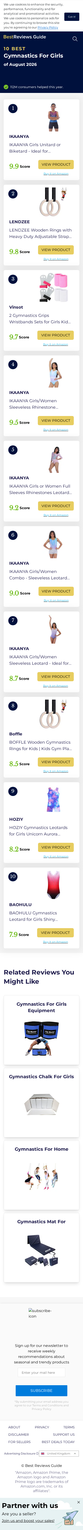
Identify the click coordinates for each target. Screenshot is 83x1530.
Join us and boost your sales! (28, 1521)
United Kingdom (58, 1453)
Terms (69, 1427)
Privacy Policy (48, 27)
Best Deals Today (58, 1442)
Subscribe (41, 1390)
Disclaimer (18, 1434)
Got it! (72, 16)
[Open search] (75, 38)
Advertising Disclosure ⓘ (21, 1453)
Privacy (42, 1427)
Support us (64, 1434)
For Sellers (19, 1442)
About (14, 1427)
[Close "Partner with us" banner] (78, 1502)
